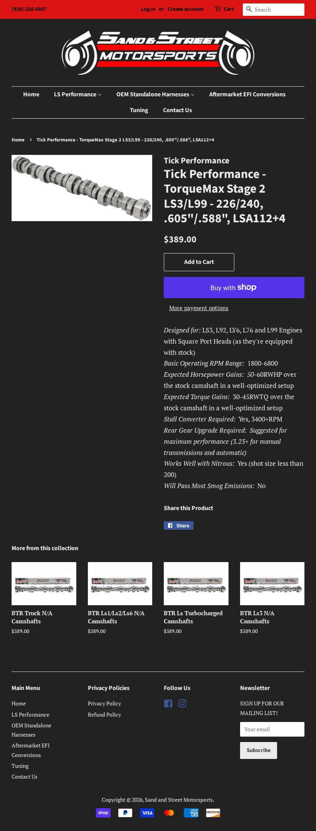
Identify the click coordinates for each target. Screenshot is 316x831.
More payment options (199, 308)
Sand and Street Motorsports (179, 799)
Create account (185, 9)
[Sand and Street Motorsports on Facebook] (168, 704)
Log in (148, 9)
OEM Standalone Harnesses (153, 94)
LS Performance (75, 94)
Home (31, 94)
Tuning (139, 110)
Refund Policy (104, 714)
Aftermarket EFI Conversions (247, 94)
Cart (229, 9)
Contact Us (177, 110)
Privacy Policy (104, 703)
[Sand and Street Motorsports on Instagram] (182, 704)
